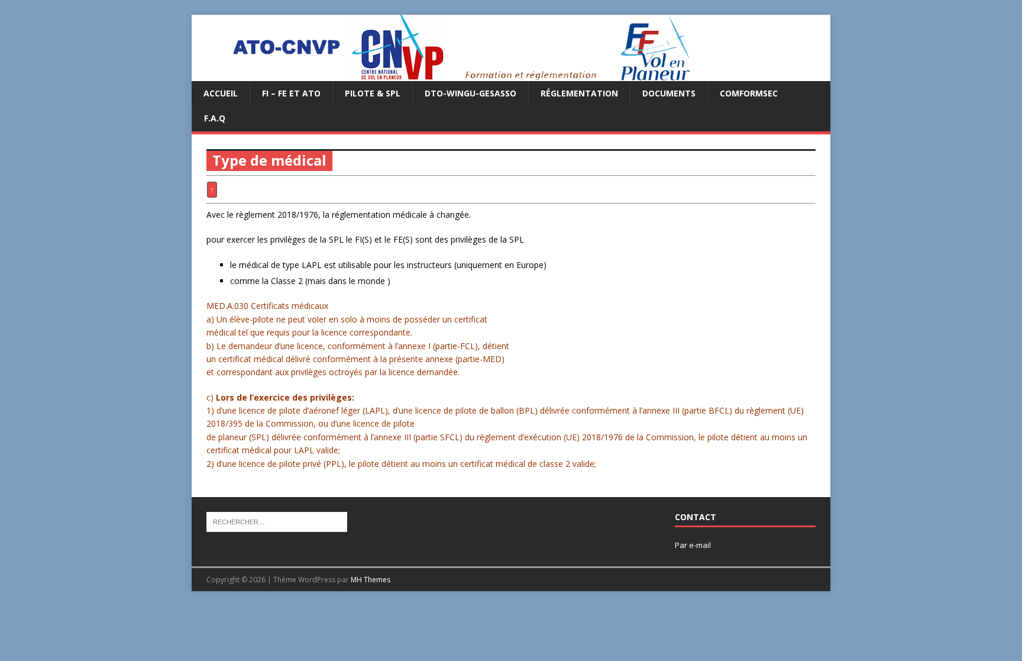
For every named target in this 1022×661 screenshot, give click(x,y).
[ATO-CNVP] (447, 74)
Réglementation (579, 93)
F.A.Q (214, 118)
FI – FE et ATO (291, 93)
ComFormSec (749, 93)
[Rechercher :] (276, 521)
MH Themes (370, 580)
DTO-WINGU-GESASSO (470, 93)
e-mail (700, 545)
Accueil (220, 93)
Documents (669, 93)
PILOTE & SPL (372, 93)
